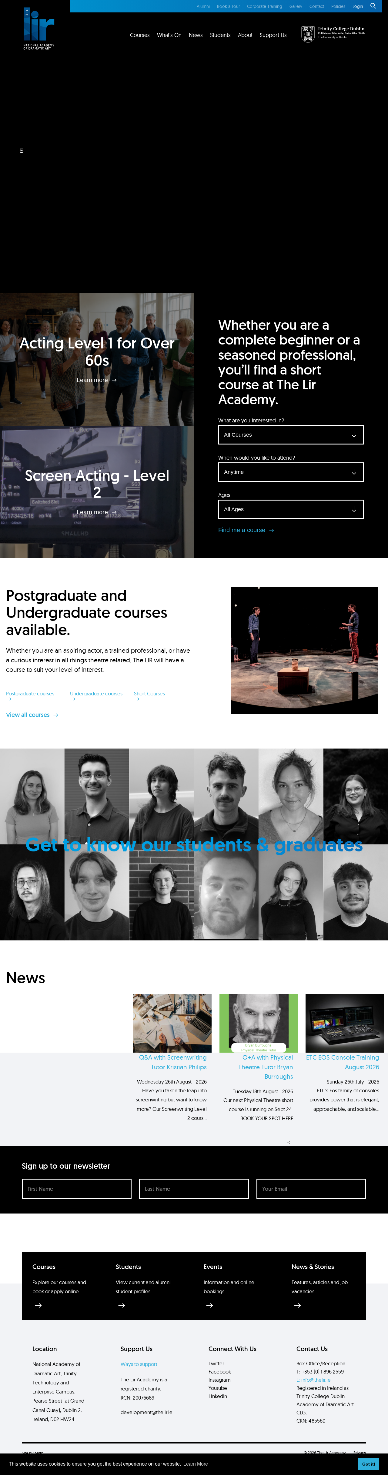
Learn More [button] (195, 1464)
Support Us (273, 35)
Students (220, 35)
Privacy (359, 1452)
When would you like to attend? (256, 457)
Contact (316, 6)
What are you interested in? (251, 420)
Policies (338, 6)
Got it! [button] (368, 1464)
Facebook (220, 1371)
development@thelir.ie (146, 1412)
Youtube (218, 1388)
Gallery (295, 6)
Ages (224, 494)
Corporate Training (264, 6)
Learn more (93, 380)
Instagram (220, 1380)
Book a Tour (228, 6)
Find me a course (242, 530)
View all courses (28, 715)
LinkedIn (218, 1396)
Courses (140, 35)
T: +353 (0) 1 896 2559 (320, 1371)
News (196, 35)
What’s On (169, 35)
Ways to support (139, 1364)
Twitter (216, 1363)
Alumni (203, 6)
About (245, 35)
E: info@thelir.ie (313, 1380)
